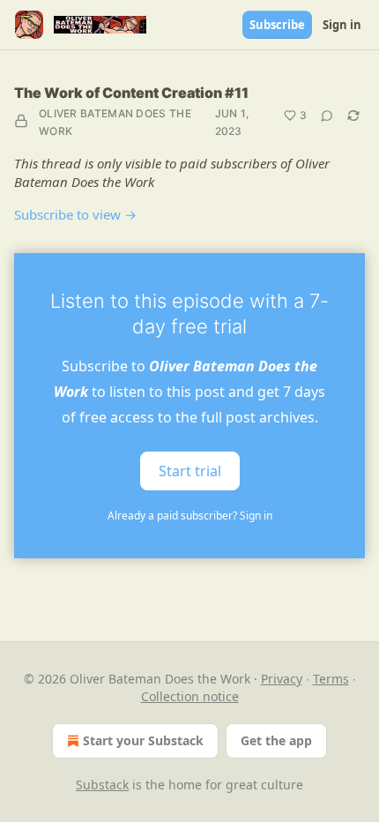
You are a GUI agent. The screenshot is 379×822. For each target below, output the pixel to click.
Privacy (281, 678)
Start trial (190, 471)
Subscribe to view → (75, 214)
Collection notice (190, 696)
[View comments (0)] (327, 115)
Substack (102, 784)
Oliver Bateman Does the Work (115, 122)
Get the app (276, 740)
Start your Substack (143, 740)
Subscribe (277, 25)
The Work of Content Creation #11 (131, 92)
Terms (331, 678)
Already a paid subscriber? (190, 515)
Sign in (342, 25)
